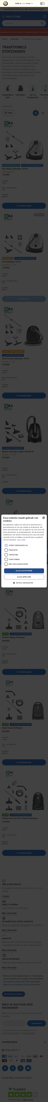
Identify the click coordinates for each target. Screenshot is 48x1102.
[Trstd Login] (44, 3)
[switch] (42, 3)
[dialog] (24, 551)
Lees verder (21, 540)
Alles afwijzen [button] (24, 577)
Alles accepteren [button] (24, 571)
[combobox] (43, 517)
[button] (24, 582)
